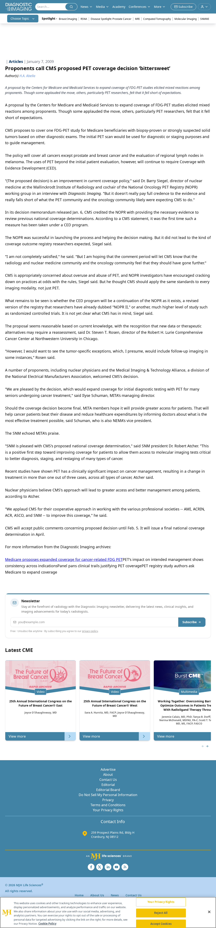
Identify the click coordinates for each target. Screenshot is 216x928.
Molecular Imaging (185, 19)
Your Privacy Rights (108, 810)
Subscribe (189, 622)
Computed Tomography (157, 19)
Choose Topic (20, 18)
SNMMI (204, 19)
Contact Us (108, 779)
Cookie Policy (47, 923)
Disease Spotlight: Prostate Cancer (111, 19)
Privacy (108, 800)
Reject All (160, 913)
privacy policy (90, 631)
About (108, 774)
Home (79, 895)
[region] (108, 912)
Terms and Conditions (108, 805)
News (115, 895)
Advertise (108, 769)
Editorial (108, 784)
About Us (97, 895)
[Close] (209, 912)
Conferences (137, 7)
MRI (137, 19)
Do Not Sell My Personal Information (108, 794)
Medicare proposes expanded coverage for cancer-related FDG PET (64, 559)
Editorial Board (108, 789)
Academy (118, 7)
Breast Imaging (68, 19)
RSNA (84, 19)
